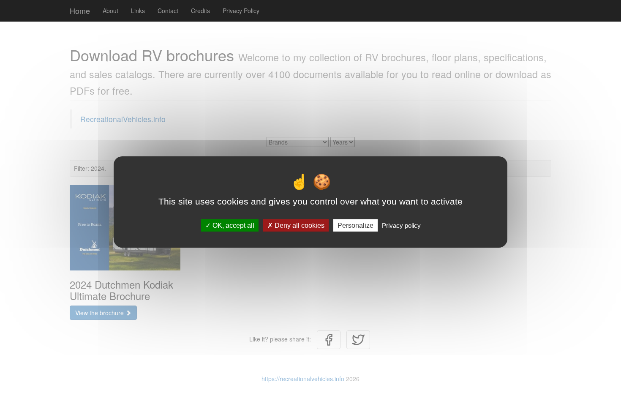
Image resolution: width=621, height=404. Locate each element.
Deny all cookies (298, 225)
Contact (168, 10)
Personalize (355, 225)
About (110, 10)
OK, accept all (232, 225)
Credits (200, 10)
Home (80, 10)
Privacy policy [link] (401, 225)
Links (138, 10)
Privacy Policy (241, 10)
